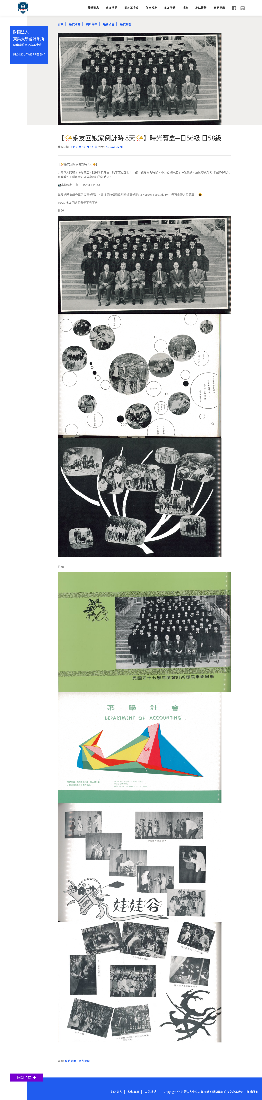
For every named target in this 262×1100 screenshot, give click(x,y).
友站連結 (201, 7)
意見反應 (219, 7)
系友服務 (170, 7)
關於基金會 (131, 7)
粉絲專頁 (133, 1092)
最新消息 (93, 7)
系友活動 (111, 7)
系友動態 (125, 24)
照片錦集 (91, 24)
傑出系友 (151, 7)
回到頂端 (25, 1077)
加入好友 (116, 1092)
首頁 (60, 24)
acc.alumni (114, 147)
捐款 (185, 7)
